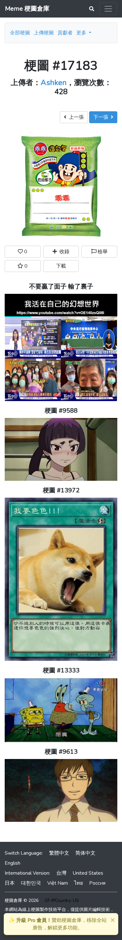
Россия (97, 883)
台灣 (61, 873)
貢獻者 (65, 32)
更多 (82, 32)
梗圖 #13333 (61, 670)
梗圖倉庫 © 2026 (21, 900)
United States (88, 873)
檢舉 (102, 251)
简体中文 (85, 853)
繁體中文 (59, 853)
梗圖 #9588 (61, 410)
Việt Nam (57, 883)
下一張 (102, 117)
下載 (61, 266)
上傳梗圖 (44, 32)
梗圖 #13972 (61, 490)
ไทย (78, 883)
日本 (10, 883)
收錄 (63, 251)
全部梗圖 (20, 32)
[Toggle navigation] (108, 9)
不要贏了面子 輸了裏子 (61, 286)
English (12, 863)
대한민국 (31, 883)
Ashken (54, 83)
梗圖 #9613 (61, 751)
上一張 (75, 117)
